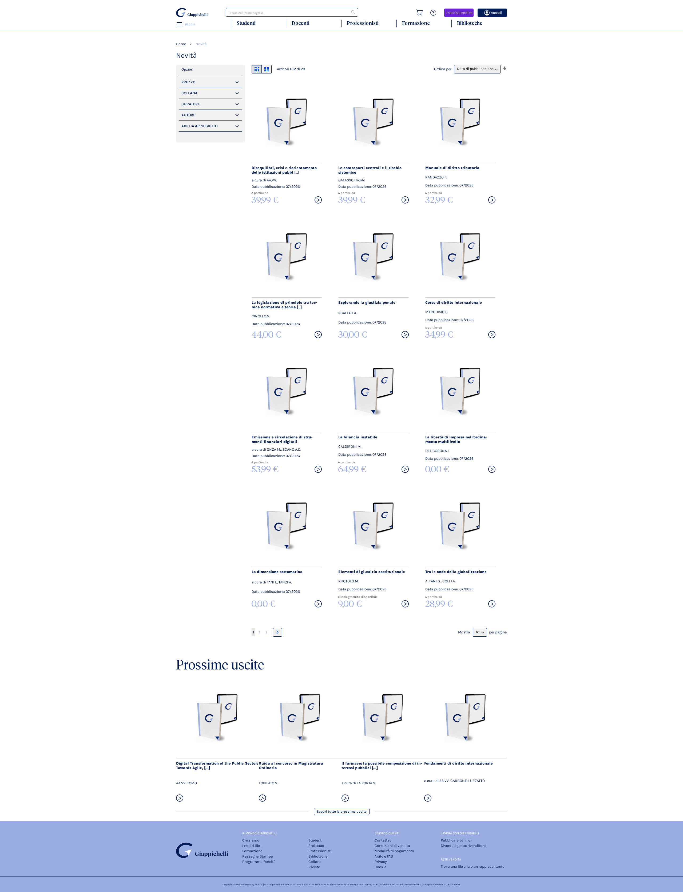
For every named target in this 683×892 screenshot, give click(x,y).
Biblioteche (469, 23)
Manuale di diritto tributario (452, 168)
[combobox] (292, 12)
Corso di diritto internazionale (453, 302)
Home (181, 44)
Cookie (380, 867)
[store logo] (192, 12)
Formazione (416, 23)
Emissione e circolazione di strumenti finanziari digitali (282, 439)
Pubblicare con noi (456, 840)
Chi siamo (250, 840)
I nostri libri (251, 845)
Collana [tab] (189, 93)
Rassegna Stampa (257, 856)
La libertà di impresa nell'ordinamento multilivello (456, 439)
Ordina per (442, 69)
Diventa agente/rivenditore (463, 845)
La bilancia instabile (357, 437)
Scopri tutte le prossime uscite (342, 811)
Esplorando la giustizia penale (366, 302)
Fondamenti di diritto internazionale (458, 763)
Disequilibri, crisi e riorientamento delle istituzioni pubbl (284, 170)
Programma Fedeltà (259, 861)
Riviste (314, 867)
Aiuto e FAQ (384, 856)
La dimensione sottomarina (277, 572)
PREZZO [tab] (188, 82)
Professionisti (363, 23)
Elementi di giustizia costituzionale (371, 572)
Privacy (381, 861)
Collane (314, 861)
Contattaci (383, 840)
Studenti (246, 23)
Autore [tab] (188, 115)
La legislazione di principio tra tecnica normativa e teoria (284, 304)
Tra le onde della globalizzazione (456, 572)
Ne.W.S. (259, 884)
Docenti (300, 23)
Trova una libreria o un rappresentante (472, 866)
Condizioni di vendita (392, 845)
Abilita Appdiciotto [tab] (199, 126)
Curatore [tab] (190, 104)
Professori (316, 845)
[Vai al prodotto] (318, 200)
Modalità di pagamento (394, 851)
